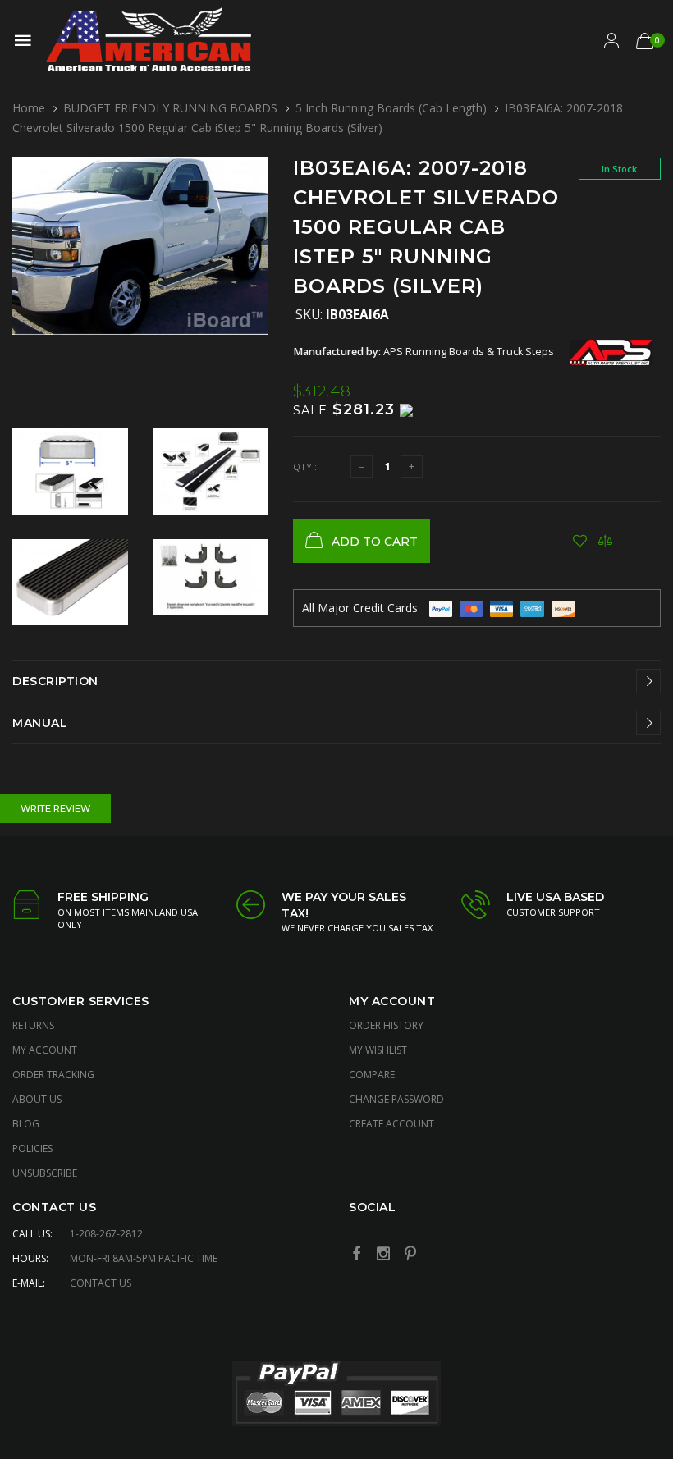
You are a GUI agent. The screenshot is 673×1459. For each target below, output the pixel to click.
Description (55, 681)
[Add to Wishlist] (580, 541)
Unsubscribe (44, 1173)
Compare (372, 1075)
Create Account (391, 1124)
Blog (25, 1124)
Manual (39, 723)
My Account (44, 1050)
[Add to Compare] (605, 541)
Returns (33, 1025)
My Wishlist (378, 1050)
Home (28, 108)
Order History (386, 1025)
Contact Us (100, 1283)
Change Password (396, 1099)
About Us (37, 1099)
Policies (32, 1148)
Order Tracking (53, 1075)
